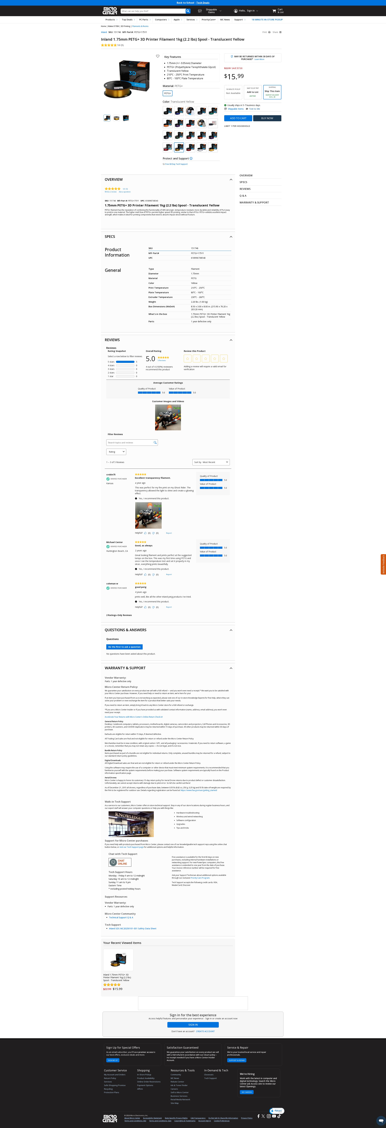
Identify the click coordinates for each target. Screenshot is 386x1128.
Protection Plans (111, 1092)
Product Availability (146, 1078)
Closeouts (209, 1074)
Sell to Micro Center (180, 1092)
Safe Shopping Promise (115, 1085)
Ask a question (125, 192)
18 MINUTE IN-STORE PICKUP (267, 19)
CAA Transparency (198, 1118)
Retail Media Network (180, 1099)
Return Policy (110, 1078)
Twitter (264, 1116)
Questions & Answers (125, 629)
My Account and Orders (114, 1074)
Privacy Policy (246, 1118)
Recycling (108, 1089)
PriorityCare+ (209, 19)
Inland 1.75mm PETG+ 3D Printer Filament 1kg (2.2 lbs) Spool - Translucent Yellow (117, 977)
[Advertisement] (193, 1003)
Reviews (112, 339)
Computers (161, 19)
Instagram (268, 1116)
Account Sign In (204, 1121)
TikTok (278, 1116)
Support (238, 19)
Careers (174, 1089)
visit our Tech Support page (132, 847)
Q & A (243, 195)
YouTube (274, 1116)
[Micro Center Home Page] (110, 9)
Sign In (193, 1024)
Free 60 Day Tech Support (176, 164)
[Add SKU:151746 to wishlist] (124, 954)
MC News (225, 19)
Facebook (258, 1116)
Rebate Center (177, 1081)
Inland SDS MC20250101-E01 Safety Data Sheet (132, 928)
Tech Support (210, 1078)
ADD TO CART (238, 118)
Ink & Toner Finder (179, 1085)
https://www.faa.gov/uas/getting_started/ (199, 790)
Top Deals (127, 19)
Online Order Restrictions (149, 1081)
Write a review (111, 192)
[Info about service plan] (191, 158)
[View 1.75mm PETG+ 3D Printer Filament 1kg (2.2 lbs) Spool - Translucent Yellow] (118, 960)
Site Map (175, 1103)
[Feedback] (383, 564)
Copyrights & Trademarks (184, 1121)
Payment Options (145, 1085)
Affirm (140, 1089)
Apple (177, 19)
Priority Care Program (200, 878)
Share (276, 32)
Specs (110, 236)
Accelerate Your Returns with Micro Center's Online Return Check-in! (134, 717)
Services (191, 19)
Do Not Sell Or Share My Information (223, 1118)
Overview (114, 179)
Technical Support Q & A (121, 917)
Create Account (205, 1031)
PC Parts (143, 19)
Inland (104, 32)
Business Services (179, 1096)
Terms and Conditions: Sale (160, 1121)
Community (176, 1074)
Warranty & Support (125, 667)
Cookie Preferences (221, 1121)
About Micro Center (132, 1118)
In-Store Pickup (144, 1074)
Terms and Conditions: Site (135, 1121)
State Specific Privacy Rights (176, 1118)
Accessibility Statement (152, 1118)
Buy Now (267, 118)
